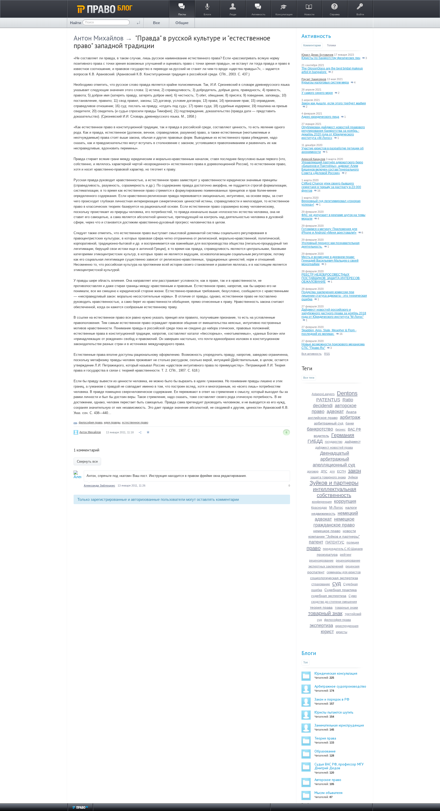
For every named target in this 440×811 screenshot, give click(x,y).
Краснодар (319, 507)
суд (336, 583)
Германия (342, 435)
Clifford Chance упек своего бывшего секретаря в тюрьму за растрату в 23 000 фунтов (331, 187)
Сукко (353, 596)
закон (354, 471)
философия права (90, 422)
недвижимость (323, 513)
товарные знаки (346, 607)
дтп (332, 471)
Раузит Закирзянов (313, 79)
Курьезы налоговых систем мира (325, 82)
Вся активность (311, 353)
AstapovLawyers (323, 394)
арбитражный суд (328, 423)
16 (318, 190)
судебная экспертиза (328, 596)
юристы (341, 632)
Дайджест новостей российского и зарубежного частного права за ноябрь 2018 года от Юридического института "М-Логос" (333, 313)
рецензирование (321, 560)
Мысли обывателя (328, 792)
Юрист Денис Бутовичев (317, 54)
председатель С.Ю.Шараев (343, 549)
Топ (305, 662)
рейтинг (345, 555)
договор (313, 471)
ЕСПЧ (341, 471)
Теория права (325, 738)
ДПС (324, 471)
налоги (351, 507)
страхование (320, 584)
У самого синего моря (317, 93)
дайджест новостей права (334, 447)
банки (350, 423)
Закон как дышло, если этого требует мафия (333, 103)
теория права (321, 607)
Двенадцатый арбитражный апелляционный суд (334, 459)
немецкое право (326, 531)
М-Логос (336, 507)
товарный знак (325, 613)
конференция (322, 502)
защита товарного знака (328, 477)
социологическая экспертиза (334, 578)
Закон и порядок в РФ (331, 699)
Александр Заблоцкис (99, 485)
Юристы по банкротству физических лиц (330, 58)
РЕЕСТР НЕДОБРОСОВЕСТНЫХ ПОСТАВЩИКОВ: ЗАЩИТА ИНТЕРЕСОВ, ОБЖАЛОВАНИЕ (330, 278)
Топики (331, 45)
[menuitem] (156, 23)
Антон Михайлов (98, 38)
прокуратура (327, 554)
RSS (327, 353)
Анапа (351, 412)
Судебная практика (340, 590)
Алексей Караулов (313, 159)
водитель (321, 436)
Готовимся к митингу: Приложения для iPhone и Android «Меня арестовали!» (329, 230)
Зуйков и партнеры (334, 483)
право (314, 548)
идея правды (112, 422)
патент (316, 542)
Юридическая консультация (335, 673)
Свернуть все (87, 461)
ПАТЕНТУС (334, 542)
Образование (325, 751)
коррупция (345, 501)
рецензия (353, 566)
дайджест (353, 441)
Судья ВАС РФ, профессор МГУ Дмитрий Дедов (339, 766)
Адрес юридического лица (320, 117)
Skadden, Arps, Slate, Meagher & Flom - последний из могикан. (328, 332)
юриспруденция (347, 626)
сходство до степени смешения (334, 602)
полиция (353, 542)
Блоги (308, 653)
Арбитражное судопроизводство (340, 686)
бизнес (340, 429)
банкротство (320, 429)
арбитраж (350, 417)
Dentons (347, 393)
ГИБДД (315, 441)
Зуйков (353, 477)
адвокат (335, 411)
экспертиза (321, 625)
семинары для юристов (344, 572)
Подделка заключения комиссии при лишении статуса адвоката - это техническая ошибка (334, 295)
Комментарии (312, 45)
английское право (323, 418)
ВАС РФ (354, 429)
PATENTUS (328, 399)
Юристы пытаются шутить (333, 712)
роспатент (315, 572)
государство (333, 442)
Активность (316, 35)
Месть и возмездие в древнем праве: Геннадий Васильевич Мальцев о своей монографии (330, 260)
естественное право (135, 422)
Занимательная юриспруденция (339, 725)
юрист (327, 631)
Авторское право (327, 779)
